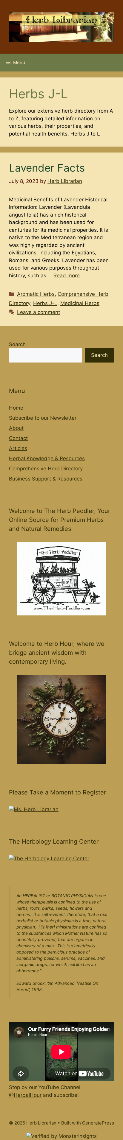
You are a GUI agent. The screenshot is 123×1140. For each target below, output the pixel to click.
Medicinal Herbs (79, 303)
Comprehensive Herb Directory (46, 469)
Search (17, 344)
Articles (18, 448)
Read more (66, 276)
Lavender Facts (47, 167)
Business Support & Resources (45, 479)
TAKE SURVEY (34, 24)
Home (16, 408)
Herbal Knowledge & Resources (47, 458)
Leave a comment (38, 312)
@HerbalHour (25, 1095)
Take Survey (92, 16)
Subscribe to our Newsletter (42, 418)
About (16, 428)
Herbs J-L (45, 303)
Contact (18, 438)
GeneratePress (98, 1123)
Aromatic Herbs (36, 294)
